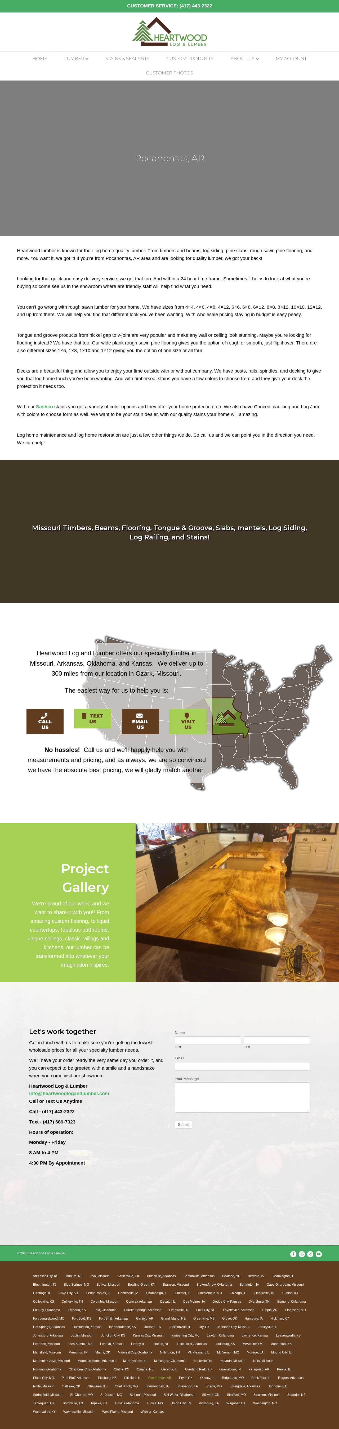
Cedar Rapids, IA (98, 1293)
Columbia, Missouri (104, 1301)
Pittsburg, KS (107, 1378)
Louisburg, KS (225, 1344)
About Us (242, 58)
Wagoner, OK (236, 1403)
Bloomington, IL (282, 1276)
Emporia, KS (77, 1310)
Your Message (187, 1079)
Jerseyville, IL (268, 1327)
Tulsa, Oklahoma (127, 1403)
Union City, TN (181, 1403)
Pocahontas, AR (159, 1378)
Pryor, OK (186, 1378)
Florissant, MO (295, 1310)
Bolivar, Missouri (108, 1284)
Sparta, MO (214, 1386)
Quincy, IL (207, 1378)
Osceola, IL (169, 1369)
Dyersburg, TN (259, 1301)
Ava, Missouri (100, 1276)
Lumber (74, 58)
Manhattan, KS (281, 1344)
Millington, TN (170, 1352)
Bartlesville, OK (128, 1276)
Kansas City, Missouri (148, 1335)
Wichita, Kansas (152, 1412)
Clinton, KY (290, 1293)
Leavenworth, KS (288, 1335)
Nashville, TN (203, 1361)
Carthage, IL (42, 1293)
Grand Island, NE (173, 1318)
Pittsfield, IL (132, 1378)
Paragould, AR (258, 1369)
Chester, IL (182, 1293)
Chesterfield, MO (210, 1293)
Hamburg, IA (254, 1318)
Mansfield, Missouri (47, 1352)
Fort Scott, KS (81, 1318)
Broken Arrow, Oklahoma (214, 1284)
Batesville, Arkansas (161, 1276)
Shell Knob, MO (126, 1386)
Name (180, 1032)
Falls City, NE (205, 1310)
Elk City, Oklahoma (46, 1310)
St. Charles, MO (81, 1395)
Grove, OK (229, 1318)
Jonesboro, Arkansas (48, 1335)
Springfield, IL (278, 1386)
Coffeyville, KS (43, 1301)
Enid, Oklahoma (105, 1310)
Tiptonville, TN (72, 1403)
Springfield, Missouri (48, 1395)
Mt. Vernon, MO (228, 1352)
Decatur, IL (168, 1301)
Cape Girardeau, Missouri (285, 1284)
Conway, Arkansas (139, 1301)
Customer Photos (169, 73)
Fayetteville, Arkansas (238, 1310)
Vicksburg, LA (209, 1403)
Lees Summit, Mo (80, 1344)
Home (39, 58)
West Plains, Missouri (117, 1412)
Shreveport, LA (187, 1386)
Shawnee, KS (98, 1386)
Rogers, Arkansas (291, 1378)
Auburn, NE (74, 1276)
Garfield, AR (144, 1318)
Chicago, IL (238, 1293)
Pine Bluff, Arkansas (76, 1378)
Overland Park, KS (198, 1369)
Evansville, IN (179, 1310)
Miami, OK (102, 1352)
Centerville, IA (128, 1293)
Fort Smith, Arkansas (113, 1318)
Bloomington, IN (44, 1284)
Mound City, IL (281, 1352)
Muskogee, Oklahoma (170, 1361)
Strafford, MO (236, 1395)
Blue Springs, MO (76, 1284)
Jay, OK (204, 1327)
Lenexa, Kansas (111, 1344)
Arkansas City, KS (45, 1276)
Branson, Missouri (176, 1284)
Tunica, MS (155, 1403)
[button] (45, 721)
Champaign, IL (156, 1293)
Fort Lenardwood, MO (48, 1318)
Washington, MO (265, 1403)
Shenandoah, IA (157, 1386)
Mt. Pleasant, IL (198, 1352)
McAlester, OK (253, 1344)
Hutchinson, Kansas (87, 1327)
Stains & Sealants (127, 58)
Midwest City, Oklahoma (135, 1352)
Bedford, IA (256, 1276)
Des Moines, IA (194, 1301)
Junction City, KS (113, 1335)
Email (179, 1058)
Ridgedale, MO (233, 1378)
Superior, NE (296, 1395)
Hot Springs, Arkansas (49, 1327)
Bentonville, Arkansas (199, 1276)
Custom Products (189, 58)
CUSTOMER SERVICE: (169, 5)
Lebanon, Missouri (46, 1344)
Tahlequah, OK (44, 1403)
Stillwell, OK (210, 1395)
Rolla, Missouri (44, 1386)
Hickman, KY (279, 1318)
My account (291, 58)
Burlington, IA (249, 1284)
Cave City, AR (68, 1293)
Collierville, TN (72, 1301)
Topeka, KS (99, 1403)
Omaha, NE (145, 1369)
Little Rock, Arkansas (192, 1344)
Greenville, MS (204, 1318)
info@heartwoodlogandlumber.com (69, 1093)
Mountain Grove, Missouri (51, 1361)
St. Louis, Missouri (143, 1395)
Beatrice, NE (231, 1276)
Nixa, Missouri (263, 1361)
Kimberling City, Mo (185, 1335)
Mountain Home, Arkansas (96, 1361)
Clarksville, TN (264, 1293)
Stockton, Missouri (266, 1395)
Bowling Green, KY (141, 1284)
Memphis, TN (78, 1352)
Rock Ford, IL (260, 1378)
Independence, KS (122, 1327)
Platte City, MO (43, 1378)
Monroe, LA (255, 1352)
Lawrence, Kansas (255, 1335)
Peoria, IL (284, 1369)
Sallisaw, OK (71, 1386)
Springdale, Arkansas (244, 1386)
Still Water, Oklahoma (179, 1395)
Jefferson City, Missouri (233, 1327)
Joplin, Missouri (82, 1335)
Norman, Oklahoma (47, 1369)
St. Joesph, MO (111, 1395)
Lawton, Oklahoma (220, 1335)
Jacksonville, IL (180, 1327)
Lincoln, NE (161, 1344)
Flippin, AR (270, 1310)
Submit (184, 1124)
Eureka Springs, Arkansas (142, 1310)
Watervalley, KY (44, 1412)
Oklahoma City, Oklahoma (87, 1369)
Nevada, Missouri (233, 1361)
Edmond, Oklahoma (291, 1301)
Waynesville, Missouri (79, 1412)
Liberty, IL (138, 1344)
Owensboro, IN (230, 1369)
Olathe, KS (121, 1369)
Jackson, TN (152, 1327)
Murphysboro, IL (134, 1361)
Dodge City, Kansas (227, 1301)
